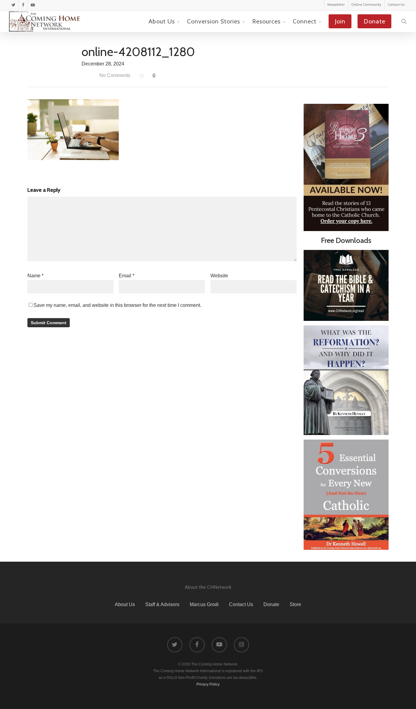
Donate (271, 604)
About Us (125, 604)
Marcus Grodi (204, 604)
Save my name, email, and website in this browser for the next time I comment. (117, 305)
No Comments (114, 75)
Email (126, 275)
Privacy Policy (208, 684)
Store (295, 604)
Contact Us (241, 604)
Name (35, 275)
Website (219, 275)
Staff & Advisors (162, 604)
